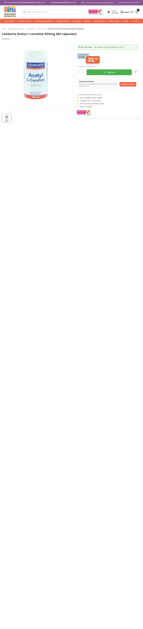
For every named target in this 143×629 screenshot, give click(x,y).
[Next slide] (68, 76)
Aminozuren (42, 29)
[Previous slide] (2, 76)
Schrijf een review (128, 84)
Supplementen (31, 29)
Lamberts (6, 39)
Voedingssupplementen (15, 29)
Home (4, 29)
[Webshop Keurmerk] (95, 12)
